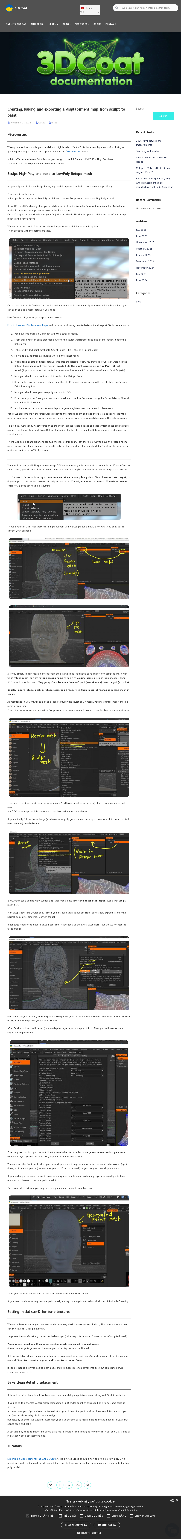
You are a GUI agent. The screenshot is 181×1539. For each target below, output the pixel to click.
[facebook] (60, 1485)
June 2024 (142, 280)
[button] (90, 1533)
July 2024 (141, 273)
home (45, 70)
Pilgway (111, 24)
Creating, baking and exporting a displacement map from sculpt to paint (100, 70)
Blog (66, 24)
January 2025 (143, 255)
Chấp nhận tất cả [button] (76, 1524)
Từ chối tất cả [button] (107, 1524)
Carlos (41, 122)
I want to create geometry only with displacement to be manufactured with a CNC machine (154, 183)
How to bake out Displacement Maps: (27, 325)
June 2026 (142, 236)
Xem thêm (132, 1509)
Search (140, 108)
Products (81, 24)
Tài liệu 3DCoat (16, 24)
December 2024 (145, 261)
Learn (53, 24)
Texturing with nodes (147, 151)
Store (97, 24)
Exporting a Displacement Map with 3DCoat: (31, 1458)
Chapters (36, 24)
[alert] (90, 1517)
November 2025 (145, 242)
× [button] (177, 1500)
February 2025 (144, 248)
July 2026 (141, 229)
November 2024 (145, 267)
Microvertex (73, 151)
